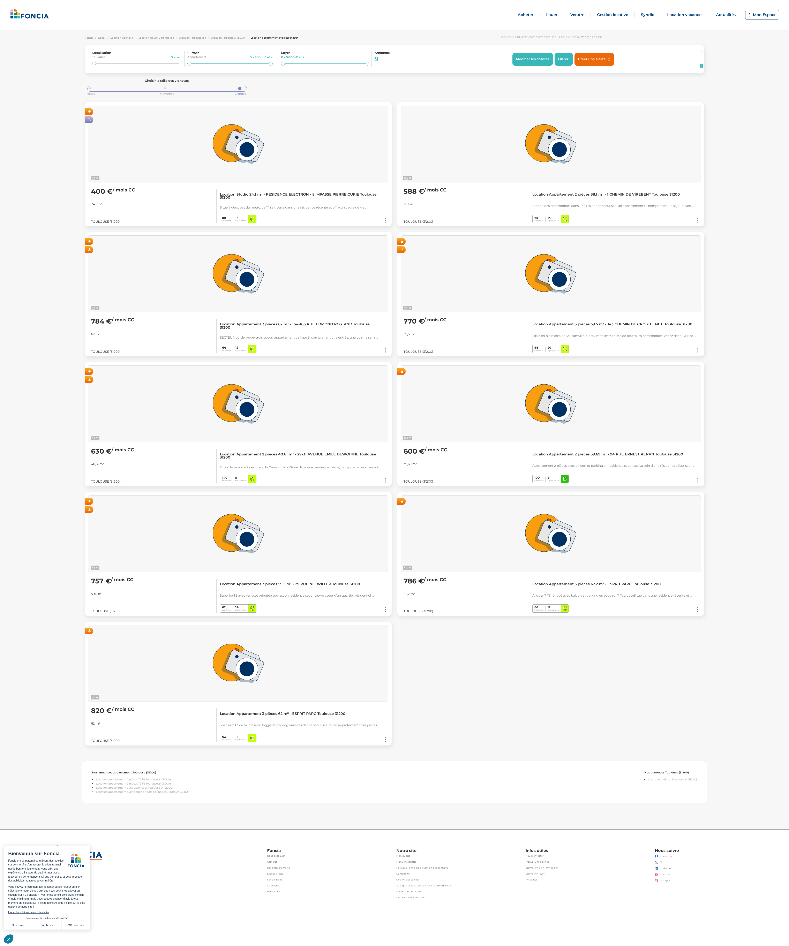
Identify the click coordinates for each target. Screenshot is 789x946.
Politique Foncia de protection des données (422, 867)
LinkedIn (665, 868)
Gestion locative (612, 15)
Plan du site (403, 856)
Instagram (666, 880)
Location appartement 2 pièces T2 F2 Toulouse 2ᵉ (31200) (133, 779)
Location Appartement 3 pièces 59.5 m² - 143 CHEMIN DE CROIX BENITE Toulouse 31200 (612, 324)
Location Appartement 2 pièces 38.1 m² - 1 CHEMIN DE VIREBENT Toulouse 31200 (606, 194)
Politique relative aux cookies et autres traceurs (423, 885)
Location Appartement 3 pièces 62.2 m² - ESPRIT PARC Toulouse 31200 (596, 584)
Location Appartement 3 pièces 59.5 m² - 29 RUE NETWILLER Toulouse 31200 (290, 584)
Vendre (577, 15)
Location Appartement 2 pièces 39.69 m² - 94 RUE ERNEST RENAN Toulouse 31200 (607, 454)
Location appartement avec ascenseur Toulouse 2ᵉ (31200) (134, 787)
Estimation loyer (535, 873)
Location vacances (685, 15)
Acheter (525, 15)
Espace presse (275, 873)
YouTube (665, 874)
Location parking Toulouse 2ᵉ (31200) (672, 779)
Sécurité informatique (409, 891)
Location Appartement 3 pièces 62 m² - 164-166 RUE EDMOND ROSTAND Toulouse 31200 (295, 326)
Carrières (272, 862)
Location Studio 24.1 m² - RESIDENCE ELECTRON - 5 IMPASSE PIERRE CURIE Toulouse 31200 (298, 196)
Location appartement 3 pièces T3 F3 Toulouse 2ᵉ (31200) (133, 783)
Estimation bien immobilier (542, 867)
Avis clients (273, 885)
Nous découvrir (276, 856)
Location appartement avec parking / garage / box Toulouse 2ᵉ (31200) (142, 791)
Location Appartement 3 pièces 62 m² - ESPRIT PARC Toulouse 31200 (282, 713)
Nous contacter (534, 856)
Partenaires (273, 891)
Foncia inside (275, 879)
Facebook (666, 856)
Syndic (647, 15)
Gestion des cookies (407, 879)
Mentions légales (406, 862)
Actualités (726, 15)
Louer (551, 15)
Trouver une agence (537, 862)
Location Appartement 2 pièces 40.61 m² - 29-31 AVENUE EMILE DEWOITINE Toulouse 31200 (298, 456)
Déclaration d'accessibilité (411, 897)
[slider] (94, 63)
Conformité (403, 873)
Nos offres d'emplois (278, 867)
